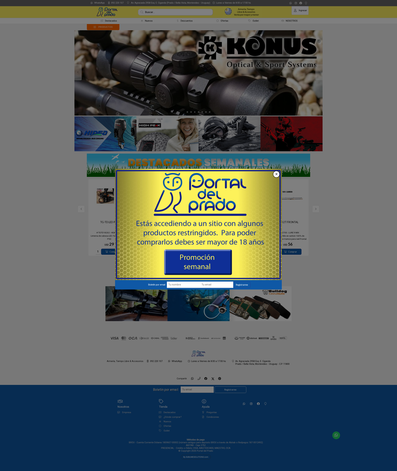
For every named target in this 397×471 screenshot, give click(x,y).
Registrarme (242, 284)
